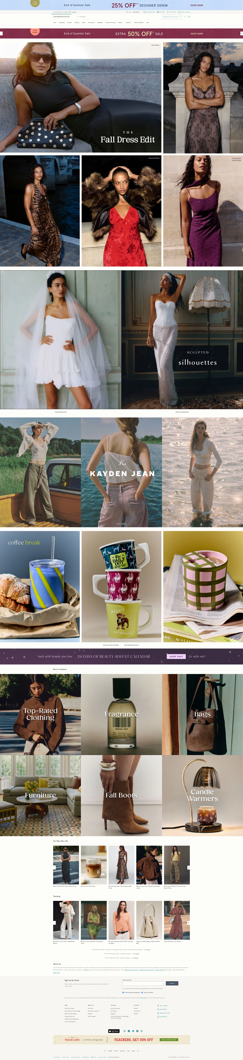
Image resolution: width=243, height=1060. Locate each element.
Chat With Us (163, 1016)
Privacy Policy (143, 997)
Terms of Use (65, 1057)
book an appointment (182, 412)
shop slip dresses (72, 158)
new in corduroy (121, 523)
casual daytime (160, 970)
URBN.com (93, 1057)
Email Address (126, 980)
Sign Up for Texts (165, 1013)
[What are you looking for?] (180, 17)
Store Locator (163, 1005)
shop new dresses (154, 158)
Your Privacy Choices (113, 1057)
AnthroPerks (163, 1009)
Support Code (102, 1057)
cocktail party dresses (130, 970)
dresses (86, 970)
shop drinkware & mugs (131, 645)
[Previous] (1, 33)
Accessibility (85, 1057)
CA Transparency (75, 1057)
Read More (56, 973)
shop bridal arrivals (61, 412)
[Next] (241, 33)
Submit (172, 983)
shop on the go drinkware (111, 645)
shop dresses (155, 45)
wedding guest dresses (146, 970)
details (74, 12)
